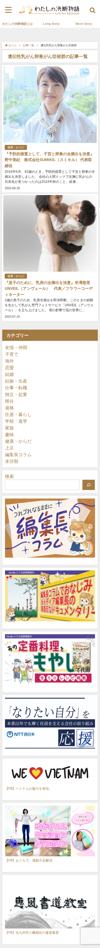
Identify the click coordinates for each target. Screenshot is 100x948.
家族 (9, 428)
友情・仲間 (16, 347)
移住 (9, 401)
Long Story (51, 23)
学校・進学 (16, 421)
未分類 (11, 461)
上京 (9, 448)
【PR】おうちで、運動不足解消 (28, 860)
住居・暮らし (18, 414)
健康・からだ (16, 147)
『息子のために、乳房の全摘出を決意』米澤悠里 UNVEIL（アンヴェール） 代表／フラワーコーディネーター (49, 288)
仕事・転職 (16, 387)
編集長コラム (18, 454)
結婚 (9, 374)
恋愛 (9, 367)
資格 (9, 407)
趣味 (9, 434)
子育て (11, 354)
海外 (9, 361)
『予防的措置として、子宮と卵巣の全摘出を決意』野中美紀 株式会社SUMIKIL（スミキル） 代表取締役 (49, 160)
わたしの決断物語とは (17, 23)
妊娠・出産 (16, 381)
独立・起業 (16, 394)
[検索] (88, 485)
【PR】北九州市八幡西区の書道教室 (32, 932)
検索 (9, 476)
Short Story (83, 23)
